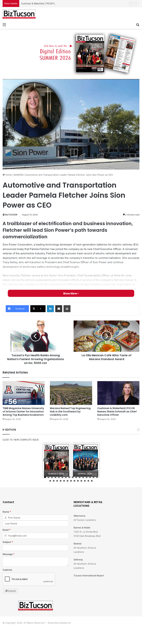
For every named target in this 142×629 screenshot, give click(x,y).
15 (93, 477)
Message (8, 554)
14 (90, 477)
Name (6, 511)
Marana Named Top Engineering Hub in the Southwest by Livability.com (70, 411)
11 (80, 477)
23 (71, 481)
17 (50, 481)
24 (74, 481)
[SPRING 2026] (85, 460)
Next (96, 460)
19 (57, 481)
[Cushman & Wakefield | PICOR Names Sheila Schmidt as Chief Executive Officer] (118, 393)
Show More (70, 293)
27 (85, 481)
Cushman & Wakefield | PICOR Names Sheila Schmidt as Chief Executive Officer (63, 3)
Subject (7, 542)
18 (54, 481)
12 (83, 477)
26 (81, 481)
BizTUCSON (11, 214)
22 (67, 481)
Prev (46, 460)
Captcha (7, 569)
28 (88, 481)
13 (86, 477)
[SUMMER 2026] (56, 460)
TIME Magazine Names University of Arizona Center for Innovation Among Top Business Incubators (23, 411)
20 (60, 481)
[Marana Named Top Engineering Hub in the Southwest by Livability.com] (71, 393)
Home (8, 174)
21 (64, 481)
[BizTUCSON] (19, 14)
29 (92, 481)
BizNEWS (18, 174)
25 (78, 481)
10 (76, 477)
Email (6, 529)
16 (97, 477)
